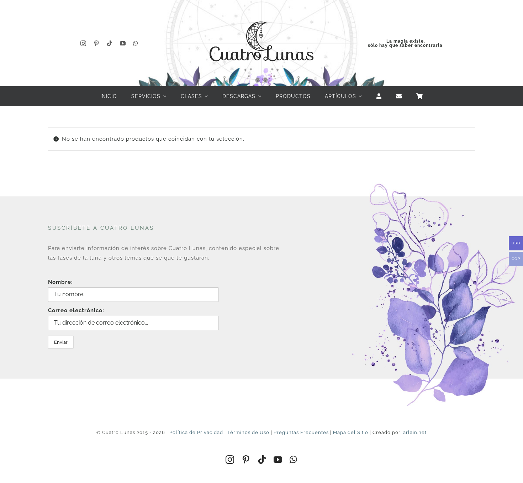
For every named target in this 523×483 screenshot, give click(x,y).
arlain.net (415, 432)
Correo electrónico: (76, 310)
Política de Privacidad (196, 432)
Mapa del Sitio (350, 432)
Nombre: (60, 282)
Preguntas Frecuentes (301, 432)
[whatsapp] (135, 43)
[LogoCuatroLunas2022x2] (261, 15)
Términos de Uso (248, 432)
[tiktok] (110, 43)
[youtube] (123, 43)
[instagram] (83, 43)
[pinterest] (97, 43)
